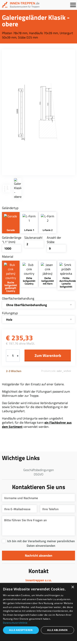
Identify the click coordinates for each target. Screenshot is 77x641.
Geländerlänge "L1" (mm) (11, 239)
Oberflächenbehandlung (18, 298)
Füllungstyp (10, 313)
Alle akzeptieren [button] (21, 630)
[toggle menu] (73, 5)
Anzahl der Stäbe (54, 239)
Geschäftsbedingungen (38, 470)
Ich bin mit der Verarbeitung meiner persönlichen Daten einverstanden (41, 543)
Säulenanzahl (33, 237)
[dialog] (38, 612)
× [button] (72, 587)
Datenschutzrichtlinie (15, 622)
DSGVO (38, 474)
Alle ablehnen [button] (57, 630)
